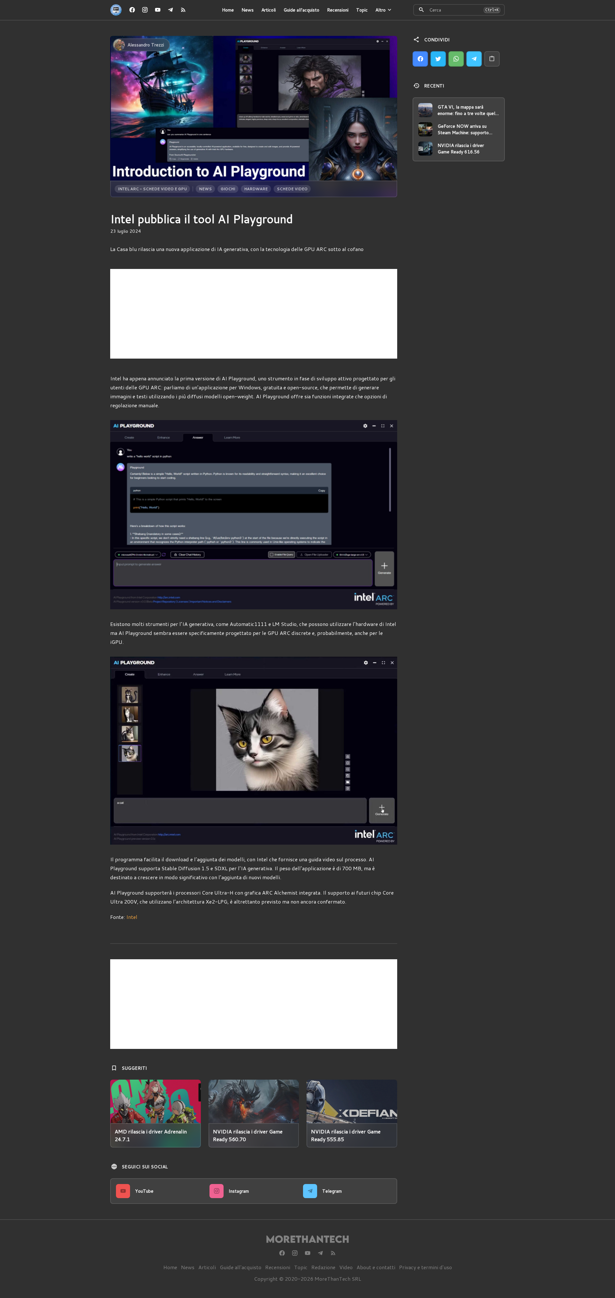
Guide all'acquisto (301, 10)
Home (228, 10)
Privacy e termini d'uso (425, 1267)
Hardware (256, 188)
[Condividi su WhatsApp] (456, 59)
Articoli (268, 10)
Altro (380, 10)
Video (346, 1267)
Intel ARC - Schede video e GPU (152, 188)
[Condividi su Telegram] (474, 59)
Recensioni (337, 10)
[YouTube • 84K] (157, 10)
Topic (362, 10)
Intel (131, 917)
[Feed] (183, 10)
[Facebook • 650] (132, 10)
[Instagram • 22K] (144, 10)
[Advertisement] (253, 314)
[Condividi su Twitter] (438, 59)
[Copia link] (492, 59)
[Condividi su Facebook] (420, 59)
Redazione (323, 1267)
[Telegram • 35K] (170, 10)
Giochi (228, 188)
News (248, 10)
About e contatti (376, 1267)
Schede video (292, 188)
